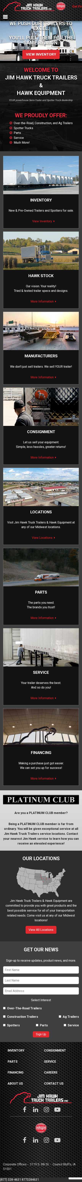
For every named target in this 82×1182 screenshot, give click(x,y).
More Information (42, 301)
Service (19, 138)
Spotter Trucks (23, 128)
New (12, 210)
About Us (15, 1083)
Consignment (55, 1050)
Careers (50, 1072)
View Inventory (41, 54)
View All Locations (41, 930)
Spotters (56, 210)
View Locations (42, 538)
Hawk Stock (41, 275)
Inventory (41, 200)
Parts (17, 133)
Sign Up (41, 1034)
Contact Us (54, 1083)
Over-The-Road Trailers (24, 1008)
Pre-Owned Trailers (31, 210)
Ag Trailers (71, 1017)
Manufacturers (41, 356)
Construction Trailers (22, 1017)
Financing (41, 752)
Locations (41, 512)
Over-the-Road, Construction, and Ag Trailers (43, 123)
